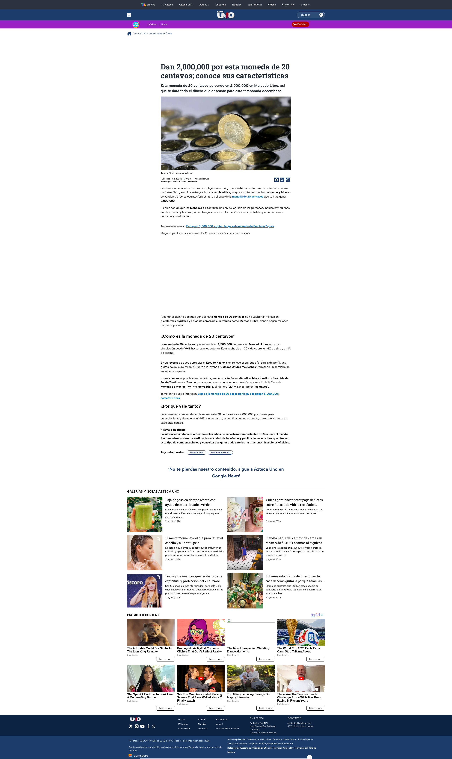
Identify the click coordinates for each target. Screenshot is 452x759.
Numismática (196, 452)
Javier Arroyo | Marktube (185, 181)
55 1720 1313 (293, 726)
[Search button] (321, 15)
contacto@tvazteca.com (299, 723)
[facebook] (148, 727)
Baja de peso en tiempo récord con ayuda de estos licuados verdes (190, 502)
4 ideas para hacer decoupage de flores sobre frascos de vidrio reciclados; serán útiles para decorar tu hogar (294, 502)
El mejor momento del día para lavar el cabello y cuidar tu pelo (194, 540)
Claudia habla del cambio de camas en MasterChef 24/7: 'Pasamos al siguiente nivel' (294, 540)
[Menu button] (141, 15)
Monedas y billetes (220, 452)
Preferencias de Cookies (259, 739)
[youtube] (142, 727)
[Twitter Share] (282, 180)
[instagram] (136, 727)
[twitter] (131, 727)
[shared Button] (288, 180)
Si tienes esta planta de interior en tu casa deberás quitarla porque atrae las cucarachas (294, 578)
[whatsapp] (153, 727)
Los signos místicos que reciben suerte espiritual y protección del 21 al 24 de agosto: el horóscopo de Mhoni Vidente (194, 578)
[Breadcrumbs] (130, 33)
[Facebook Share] (276, 180)
